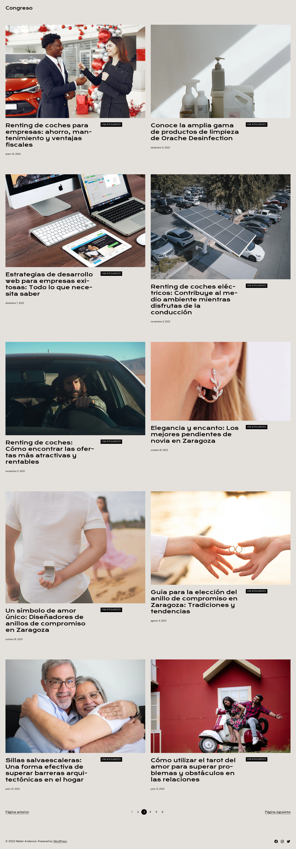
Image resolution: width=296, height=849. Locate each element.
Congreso (19, 8)
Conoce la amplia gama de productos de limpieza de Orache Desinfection (195, 132)
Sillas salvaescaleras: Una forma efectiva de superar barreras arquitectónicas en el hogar (46, 770)
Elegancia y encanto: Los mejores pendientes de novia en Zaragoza (195, 434)
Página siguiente (278, 812)
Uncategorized (111, 124)
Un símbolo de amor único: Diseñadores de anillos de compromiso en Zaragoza (45, 620)
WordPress (60, 841)
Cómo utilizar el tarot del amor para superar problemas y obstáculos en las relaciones (193, 770)
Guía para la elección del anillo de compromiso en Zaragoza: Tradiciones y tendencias (194, 602)
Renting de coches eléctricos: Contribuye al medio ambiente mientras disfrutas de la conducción (194, 300)
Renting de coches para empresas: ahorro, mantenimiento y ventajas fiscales (48, 135)
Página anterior (17, 812)
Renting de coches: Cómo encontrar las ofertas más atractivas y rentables (49, 452)
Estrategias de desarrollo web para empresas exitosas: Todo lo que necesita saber (49, 284)
